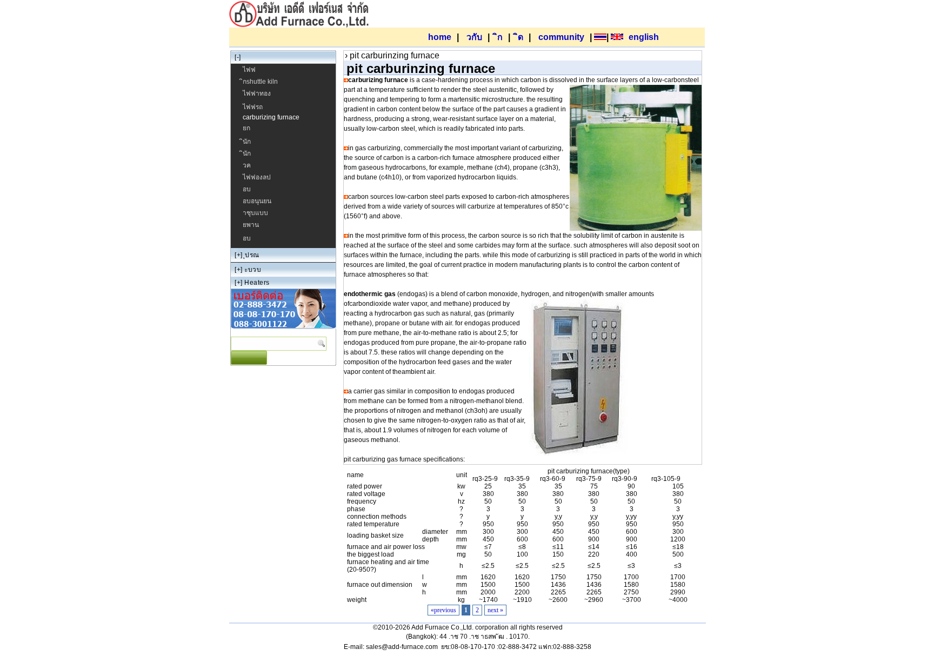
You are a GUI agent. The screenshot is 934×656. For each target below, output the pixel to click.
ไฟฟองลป (257, 177)
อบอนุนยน (257, 201)
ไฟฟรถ (253, 107)
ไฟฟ (249, 69)
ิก (500, 37)
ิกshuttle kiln (260, 81)
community (561, 37)
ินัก (247, 141)
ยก (246, 128)
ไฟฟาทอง (257, 93)
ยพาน (251, 225)
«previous (443, 610)
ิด (520, 37)
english (644, 37)
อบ (247, 189)
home (439, 37)
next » (495, 610)
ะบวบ (252, 269)
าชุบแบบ (255, 213)
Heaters (257, 282)
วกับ (474, 37)
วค (247, 165)
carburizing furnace (271, 117)
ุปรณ (252, 255)
